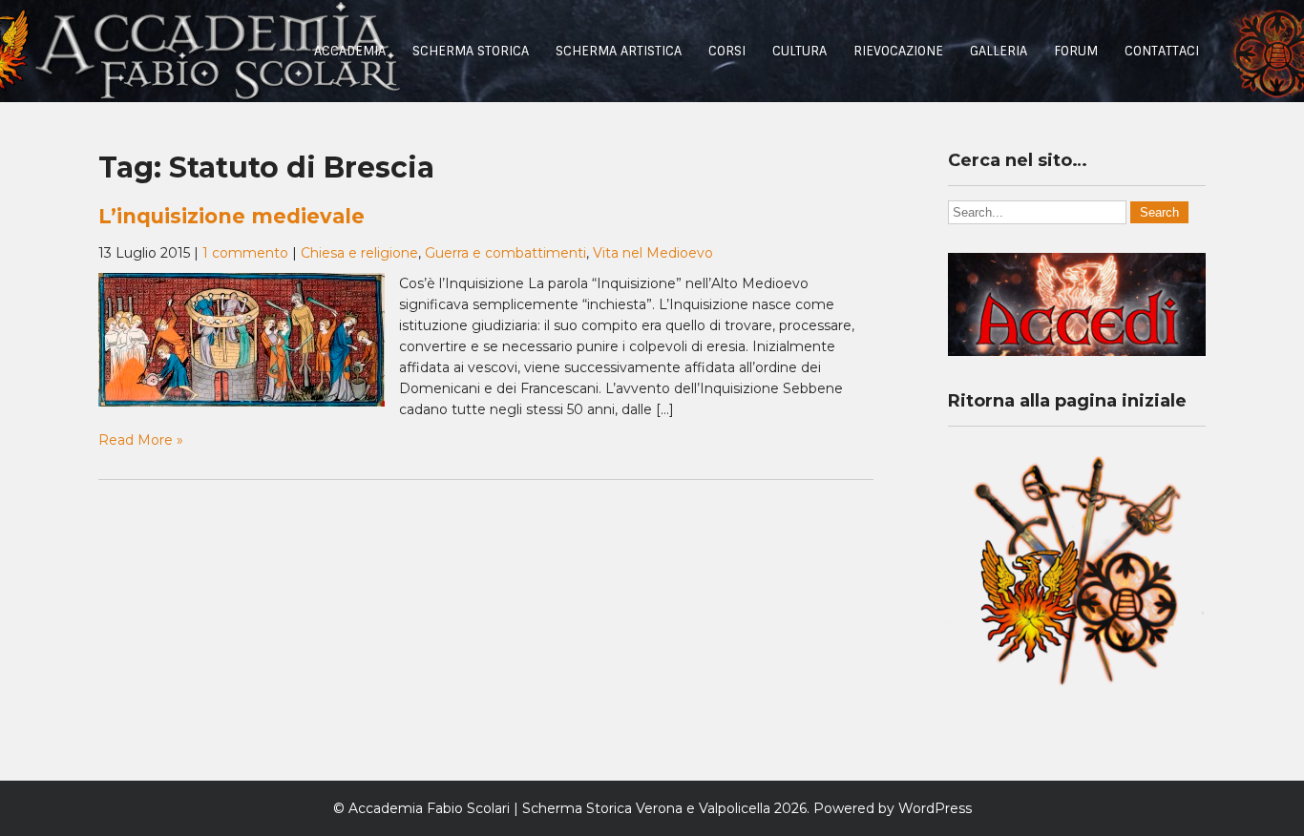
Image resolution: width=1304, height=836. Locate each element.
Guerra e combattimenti (505, 252)
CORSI (727, 51)
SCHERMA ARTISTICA (619, 51)
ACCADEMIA (350, 51)
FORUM (1076, 51)
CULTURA (799, 51)
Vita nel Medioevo (653, 252)
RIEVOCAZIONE (898, 51)
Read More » (140, 440)
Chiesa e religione (359, 252)
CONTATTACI (1162, 51)
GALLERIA (998, 51)
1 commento (245, 252)
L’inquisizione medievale (231, 216)
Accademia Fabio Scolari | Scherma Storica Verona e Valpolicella (559, 808)
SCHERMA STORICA (470, 51)
